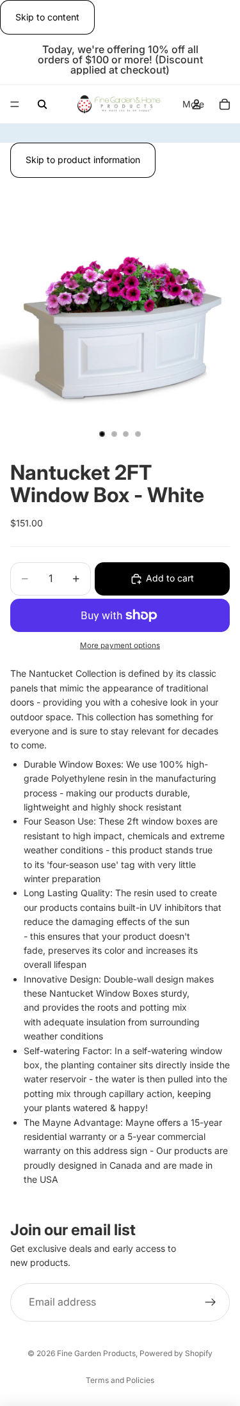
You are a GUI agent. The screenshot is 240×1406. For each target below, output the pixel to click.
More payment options (120, 645)
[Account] (196, 104)
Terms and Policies (120, 1380)
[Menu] (14, 105)
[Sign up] (210, 1301)
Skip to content (47, 17)
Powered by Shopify (176, 1353)
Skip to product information (83, 159)
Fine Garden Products (96, 1353)
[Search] (42, 104)
